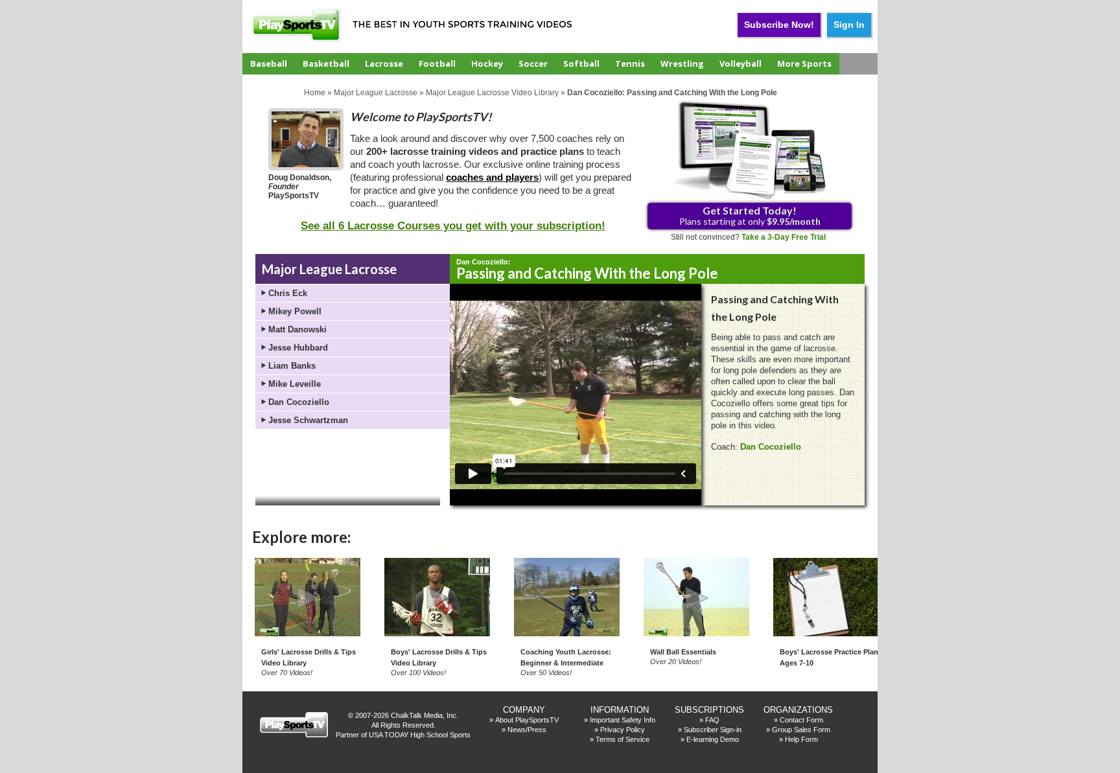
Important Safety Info (622, 720)
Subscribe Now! (779, 24)
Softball (581, 63)
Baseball (268, 63)
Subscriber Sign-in (712, 729)
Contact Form (801, 720)
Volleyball (740, 63)
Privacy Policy (622, 729)
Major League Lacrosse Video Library (492, 92)
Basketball (326, 63)
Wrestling (682, 63)
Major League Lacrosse (375, 92)
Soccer (533, 63)
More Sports (804, 63)
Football (437, 63)
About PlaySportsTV (527, 720)
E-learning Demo (712, 739)
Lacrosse (384, 63)
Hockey (487, 63)
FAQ (712, 720)
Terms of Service (622, 739)
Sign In (849, 24)
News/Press (527, 729)
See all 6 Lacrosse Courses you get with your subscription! (453, 226)
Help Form (801, 739)
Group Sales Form (801, 729)
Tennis (630, 63)
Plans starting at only (750, 215)
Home (314, 92)
